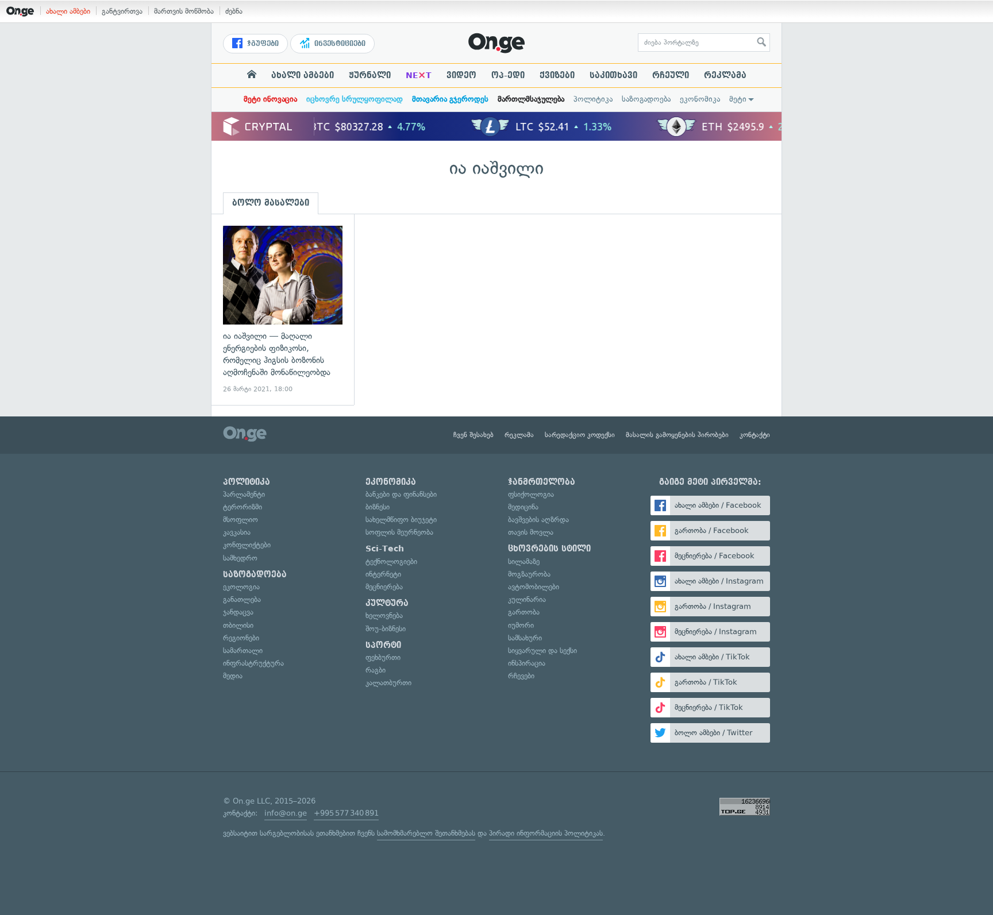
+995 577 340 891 (346, 813)
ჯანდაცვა (238, 612)
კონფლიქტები (247, 544)
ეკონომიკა (700, 99)
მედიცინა (523, 507)
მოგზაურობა (529, 574)
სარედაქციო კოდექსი (580, 435)
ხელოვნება (384, 615)
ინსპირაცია (526, 663)
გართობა (524, 612)
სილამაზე (524, 561)
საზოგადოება (646, 99)
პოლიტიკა (593, 99)
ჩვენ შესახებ (473, 435)
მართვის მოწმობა (184, 11)
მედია (233, 675)
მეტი (737, 99)
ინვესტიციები (338, 44)
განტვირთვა (122, 11)
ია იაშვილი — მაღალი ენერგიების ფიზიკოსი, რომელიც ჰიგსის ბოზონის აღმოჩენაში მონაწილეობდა (282, 310)
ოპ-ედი (508, 75)
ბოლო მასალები (270, 202)
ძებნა (234, 11)
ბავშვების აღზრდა (538, 519)
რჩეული (670, 75)
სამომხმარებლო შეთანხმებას (426, 833)
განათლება (242, 599)
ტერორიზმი (242, 507)
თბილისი (238, 625)
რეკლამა (725, 75)
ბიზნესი (377, 507)
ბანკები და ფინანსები (401, 494)
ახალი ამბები (68, 11)
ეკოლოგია (241, 586)
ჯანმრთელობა (541, 482)
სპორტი (383, 645)
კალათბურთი (388, 682)
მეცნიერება (384, 586)
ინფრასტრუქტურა (253, 663)
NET (419, 75)
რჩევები (521, 675)
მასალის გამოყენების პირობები (677, 435)
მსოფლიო (240, 519)
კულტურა (387, 603)
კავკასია (237, 532)
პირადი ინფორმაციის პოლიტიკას (546, 833)
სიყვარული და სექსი (542, 650)
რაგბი (375, 670)
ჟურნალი (370, 75)
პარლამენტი (244, 494)
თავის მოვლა (530, 532)
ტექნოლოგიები (391, 561)
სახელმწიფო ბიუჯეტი (401, 519)
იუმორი (521, 625)
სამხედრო (240, 558)
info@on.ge (285, 813)
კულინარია (527, 599)
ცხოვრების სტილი (549, 548)
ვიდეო (461, 75)
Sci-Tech (384, 548)
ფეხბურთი (383, 657)
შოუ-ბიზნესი (385, 628)
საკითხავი (613, 75)
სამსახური (525, 638)
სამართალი (243, 650)
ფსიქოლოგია (531, 494)
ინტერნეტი (383, 574)
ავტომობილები (533, 586)
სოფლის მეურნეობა (399, 532)
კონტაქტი (755, 435)
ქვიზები (557, 75)
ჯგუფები (262, 44)
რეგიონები (241, 638)
